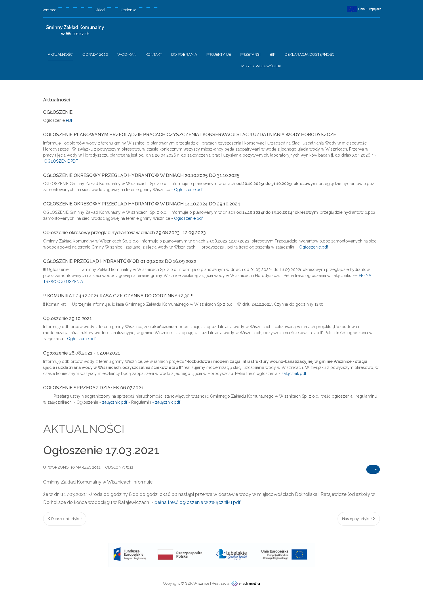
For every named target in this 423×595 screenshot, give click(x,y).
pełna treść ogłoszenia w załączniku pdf (198, 502)
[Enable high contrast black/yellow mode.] (82, 7)
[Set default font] (148, 7)
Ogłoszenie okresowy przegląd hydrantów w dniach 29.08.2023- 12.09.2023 (124, 232)
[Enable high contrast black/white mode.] (75, 7)
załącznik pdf (114, 402)
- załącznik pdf (166, 402)
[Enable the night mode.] (67, 7)
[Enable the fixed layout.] (109, 7)
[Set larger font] (155, 7)
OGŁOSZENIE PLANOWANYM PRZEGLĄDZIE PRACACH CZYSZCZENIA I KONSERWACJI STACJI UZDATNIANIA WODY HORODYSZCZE (189, 134)
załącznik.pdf (293, 373)
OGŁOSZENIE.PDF (61, 161)
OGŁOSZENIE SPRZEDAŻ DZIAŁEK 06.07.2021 (93, 387)
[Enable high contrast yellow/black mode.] (90, 7)
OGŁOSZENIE (58, 112)
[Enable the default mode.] (60, 7)
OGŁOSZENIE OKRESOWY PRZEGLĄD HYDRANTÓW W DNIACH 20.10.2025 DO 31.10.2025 (141, 175)
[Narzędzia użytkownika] (373, 469)
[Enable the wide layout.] (116, 7)
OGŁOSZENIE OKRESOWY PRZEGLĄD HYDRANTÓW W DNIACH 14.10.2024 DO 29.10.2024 (141, 204)
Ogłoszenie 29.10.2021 (67, 318)
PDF (69, 120)
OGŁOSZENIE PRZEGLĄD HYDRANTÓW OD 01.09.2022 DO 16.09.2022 (119, 261)
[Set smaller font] (140, 7)
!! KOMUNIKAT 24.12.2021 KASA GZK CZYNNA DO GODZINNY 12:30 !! (118, 296)
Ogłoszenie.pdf (188, 189)
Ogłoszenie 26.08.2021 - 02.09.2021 (81, 353)
